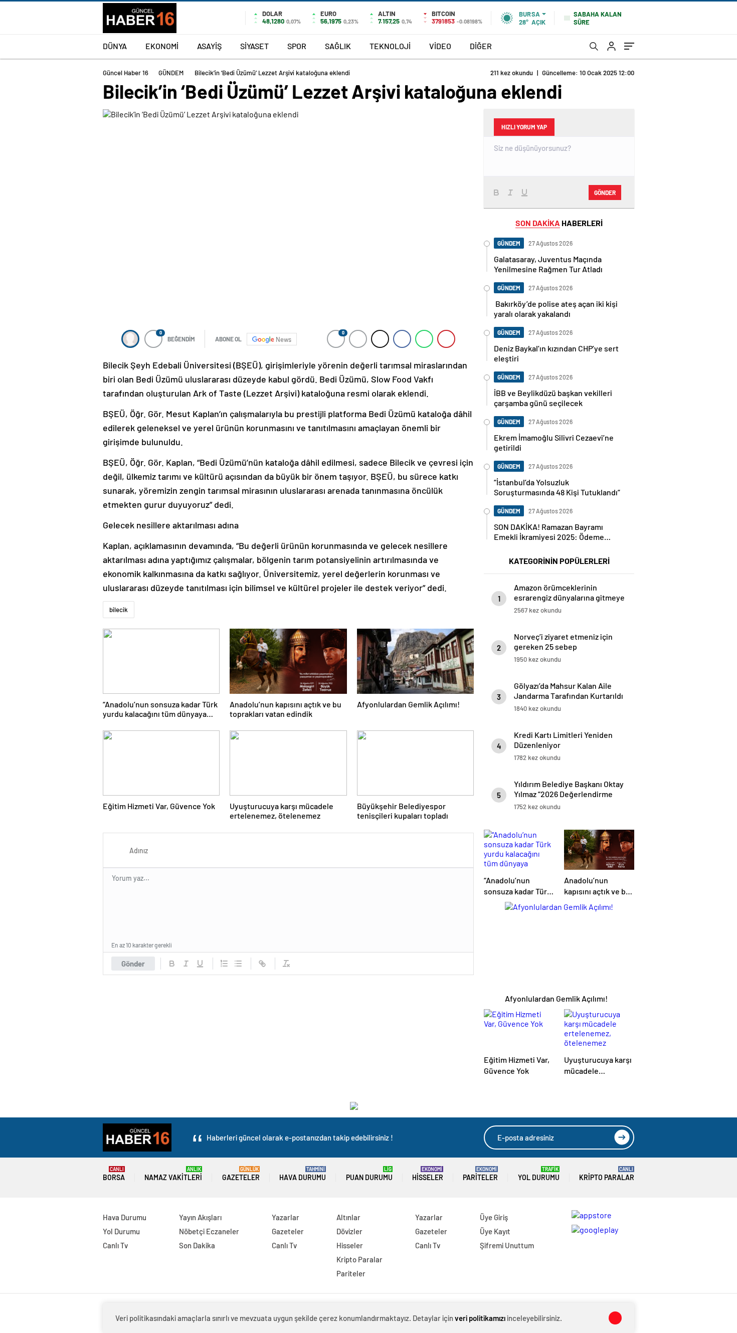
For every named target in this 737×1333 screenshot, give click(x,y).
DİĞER (481, 46)
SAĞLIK (338, 46)
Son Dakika (197, 1245)
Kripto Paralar (606, 1174)
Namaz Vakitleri (173, 1174)
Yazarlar (285, 1217)
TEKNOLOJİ (390, 46)
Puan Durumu (369, 1174)
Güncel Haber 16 (125, 73)
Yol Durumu (539, 1174)
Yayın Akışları (200, 1217)
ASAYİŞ (209, 46)
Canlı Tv (115, 1245)
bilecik (118, 610)
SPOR (296, 46)
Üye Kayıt (495, 1231)
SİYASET (254, 46)
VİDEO (440, 46)
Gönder (133, 963)
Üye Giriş (494, 1217)
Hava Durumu (302, 1174)
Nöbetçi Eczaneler (209, 1231)
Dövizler (349, 1231)
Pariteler (480, 1174)
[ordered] (224, 964)
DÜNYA (115, 46)
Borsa (114, 1174)
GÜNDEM (170, 73)
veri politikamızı (480, 1317)
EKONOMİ (161, 46)
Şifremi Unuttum (507, 1245)
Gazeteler (241, 1174)
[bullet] (238, 964)
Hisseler (427, 1174)
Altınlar (348, 1217)
